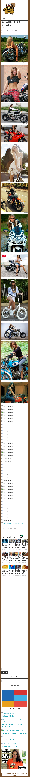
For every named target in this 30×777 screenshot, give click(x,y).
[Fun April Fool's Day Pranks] (15, 737)
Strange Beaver (12, 773)
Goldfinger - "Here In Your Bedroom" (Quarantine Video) (12, 725)
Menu (3, 18)
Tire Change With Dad (8, 716)
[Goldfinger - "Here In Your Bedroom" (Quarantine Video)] (15, 721)
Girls (4, 528)
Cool (9, 528)
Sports (16, 528)
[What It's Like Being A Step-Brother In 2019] (15, 730)
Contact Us (19, 773)
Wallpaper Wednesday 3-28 (10, 746)
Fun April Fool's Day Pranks (9, 740)
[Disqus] (15, 599)
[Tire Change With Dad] (15, 713)
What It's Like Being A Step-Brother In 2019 (14, 733)
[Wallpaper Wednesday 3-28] (15, 743)
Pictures (13, 528)
